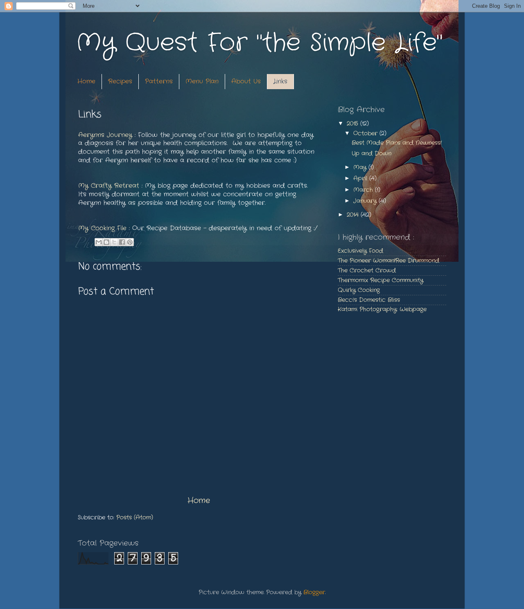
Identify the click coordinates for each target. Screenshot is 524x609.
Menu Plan (202, 81)
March (364, 190)
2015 (353, 124)
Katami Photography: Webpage (382, 309)
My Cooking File (102, 228)
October (366, 133)
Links (280, 81)
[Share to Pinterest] (130, 242)
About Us (246, 81)
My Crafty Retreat (110, 185)
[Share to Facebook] (122, 242)
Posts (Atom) (134, 517)
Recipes (120, 81)
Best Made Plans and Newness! (397, 143)
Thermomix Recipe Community (380, 280)
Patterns (159, 81)
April (361, 178)
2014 (354, 215)
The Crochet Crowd (367, 270)
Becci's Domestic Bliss (369, 300)
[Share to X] (114, 242)
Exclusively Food (360, 251)
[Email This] (99, 242)
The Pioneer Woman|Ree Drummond (388, 261)
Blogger (314, 592)
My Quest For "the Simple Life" (259, 43)
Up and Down (371, 153)
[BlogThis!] (106, 242)
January (366, 201)
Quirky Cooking (359, 290)
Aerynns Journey (105, 134)
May (360, 167)
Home (86, 81)
